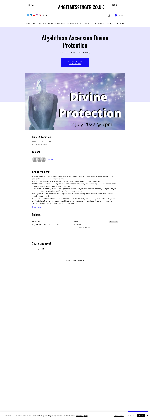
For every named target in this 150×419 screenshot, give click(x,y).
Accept (141, 416)
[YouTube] (34, 15)
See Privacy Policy (82, 416)
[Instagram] (37, 15)
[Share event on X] (38, 248)
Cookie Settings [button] (119, 416)
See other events (75, 64)
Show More (36, 207)
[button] (117, 5)
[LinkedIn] (31, 15)
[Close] (147, 415)
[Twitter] (28, 15)
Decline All (131, 416)
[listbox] (117, 5)
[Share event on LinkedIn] (43, 248)
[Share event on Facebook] (33, 248)
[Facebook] (43, 15)
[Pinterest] (40, 15)
